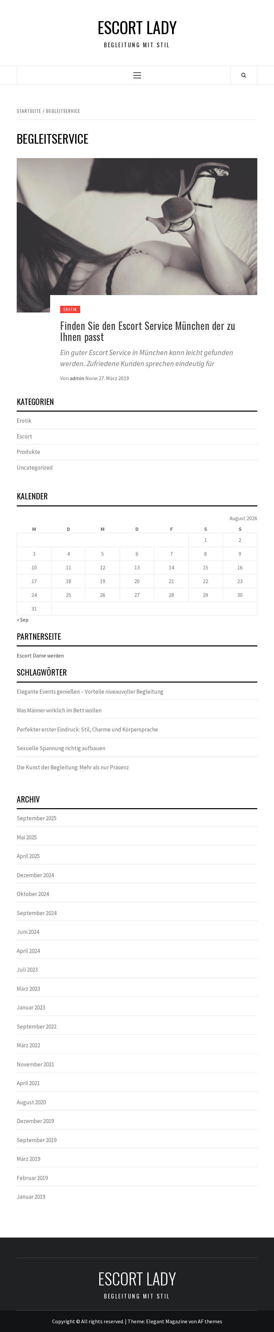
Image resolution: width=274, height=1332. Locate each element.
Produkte (28, 451)
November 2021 (35, 1064)
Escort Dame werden (40, 655)
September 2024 (36, 913)
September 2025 (36, 818)
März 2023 (28, 988)
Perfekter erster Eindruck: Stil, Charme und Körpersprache (87, 729)
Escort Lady (137, 27)
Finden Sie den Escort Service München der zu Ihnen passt (147, 331)
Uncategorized (35, 467)
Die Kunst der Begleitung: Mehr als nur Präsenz (73, 767)
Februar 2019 (32, 1178)
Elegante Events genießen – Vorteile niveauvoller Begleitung (90, 691)
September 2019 (36, 1140)
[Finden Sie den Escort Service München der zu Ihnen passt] (137, 234)
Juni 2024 (28, 931)
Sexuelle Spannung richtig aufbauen (61, 748)
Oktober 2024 (33, 894)
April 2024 (28, 951)
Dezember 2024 (35, 875)
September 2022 (36, 1026)
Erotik (70, 309)
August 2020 (31, 1102)
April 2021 (28, 1083)
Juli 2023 (27, 969)
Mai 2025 (27, 837)
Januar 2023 (31, 1007)
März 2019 (28, 1159)
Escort (24, 436)
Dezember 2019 (35, 1121)
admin (77, 378)
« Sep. (23, 619)
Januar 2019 (31, 1196)
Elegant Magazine (166, 1321)
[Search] (243, 75)
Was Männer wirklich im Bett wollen (59, 710)
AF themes (210, 1321)
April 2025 (28, 856)
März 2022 (28, 1045)
